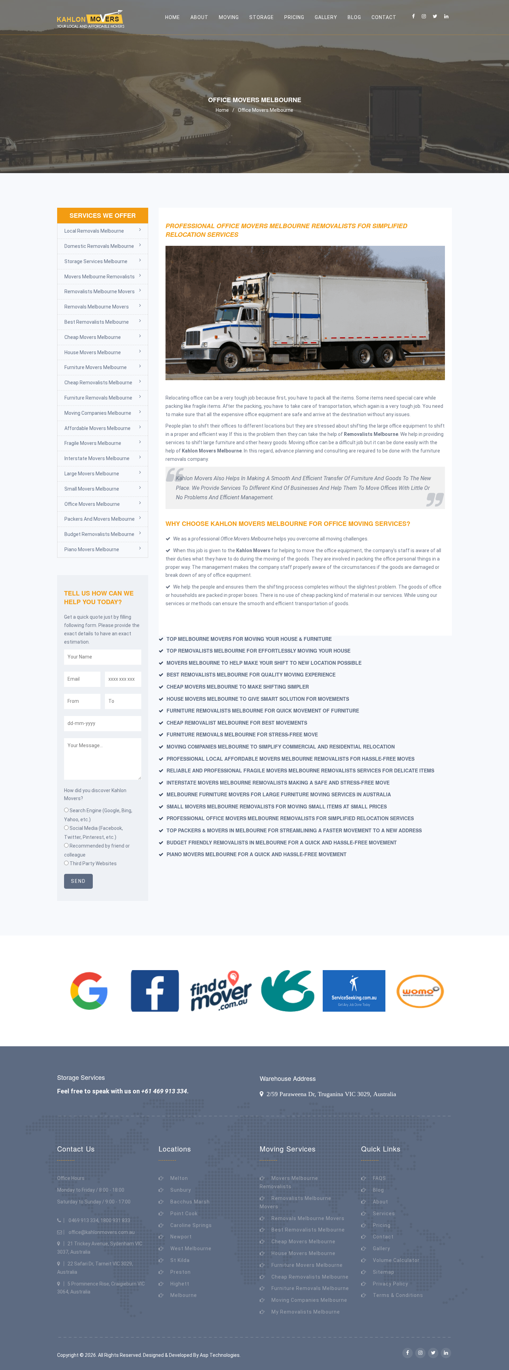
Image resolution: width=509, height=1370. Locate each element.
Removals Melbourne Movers (96, 307)
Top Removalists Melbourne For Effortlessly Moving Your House (258, 650)
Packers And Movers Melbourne (99, 519)
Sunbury (180, 1190)
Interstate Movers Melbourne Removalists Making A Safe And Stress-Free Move (278, 782)
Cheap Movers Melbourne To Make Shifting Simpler (238, 686)
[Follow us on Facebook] (413, 16)
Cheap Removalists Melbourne (98, 382)
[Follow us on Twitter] (435, 16)
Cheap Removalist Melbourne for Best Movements (237, 722)
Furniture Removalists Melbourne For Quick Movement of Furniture (263, 710)
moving (229, 17)
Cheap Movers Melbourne (92, 337)
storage (261, 17)
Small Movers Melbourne (91, 489)
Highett (179, 1284)
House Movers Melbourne (92, 352)
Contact (384, 17)
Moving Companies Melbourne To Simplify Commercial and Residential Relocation (281, 746)
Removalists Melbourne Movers (99, 291)
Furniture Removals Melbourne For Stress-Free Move (242, 734)
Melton (179, 1178)
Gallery (381, 1248)
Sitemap (383, 1272)
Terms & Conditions (398, 1295)
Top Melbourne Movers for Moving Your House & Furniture (249, 638)
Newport (181, 1236)
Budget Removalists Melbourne (99, 534)
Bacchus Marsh (190, 1202)
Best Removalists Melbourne (96, 322)
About (380, 1202)
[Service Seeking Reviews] (354, 991)
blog (354, 17)
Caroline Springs (191, 1225)
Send (78, 881)
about (199, 17)
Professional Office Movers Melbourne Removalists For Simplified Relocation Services (290, 818)
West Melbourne (191, 1248)
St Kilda (180, 1260)
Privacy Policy (390, 1284)
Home (222, 110)
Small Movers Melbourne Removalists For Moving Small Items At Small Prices (277, 806)
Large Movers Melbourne (91, 473)
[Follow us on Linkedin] (446, 16)
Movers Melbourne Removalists (99, 276)
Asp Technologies (220, 1355)
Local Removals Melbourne (94, 231)
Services (384, 1213)
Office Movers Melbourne (265, 110)
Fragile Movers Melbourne (92, 443)
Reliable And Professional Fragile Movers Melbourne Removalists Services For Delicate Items (300, 770)
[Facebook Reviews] (155, 991)
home (172, 17)
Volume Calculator (396, 1260)
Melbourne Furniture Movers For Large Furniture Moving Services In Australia (279, 794)
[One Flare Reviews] (287, 991)
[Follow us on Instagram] (424, 16)
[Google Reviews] (88, 991)
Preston (180, 1272)
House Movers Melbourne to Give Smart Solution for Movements (258, 698)
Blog (378, 1190)
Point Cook (184, 1213)
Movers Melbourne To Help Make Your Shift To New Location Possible (264, 662)
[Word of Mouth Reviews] (420, 991)
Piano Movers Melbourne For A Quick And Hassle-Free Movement (257, 854)
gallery (326, 17)
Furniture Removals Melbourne (98, 398)
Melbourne (183, 1295)
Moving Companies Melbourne (97, 413)
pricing (294, 17)
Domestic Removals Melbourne (99, 246)
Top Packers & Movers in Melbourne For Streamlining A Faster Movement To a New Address (294, 830)
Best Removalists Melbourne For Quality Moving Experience (251, 674)
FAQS (379, 1178)
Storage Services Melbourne (95, 261)
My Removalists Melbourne (305, 1312)
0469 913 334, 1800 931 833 (99, 1220)
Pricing (382, 1225)
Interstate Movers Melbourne (97, 458)
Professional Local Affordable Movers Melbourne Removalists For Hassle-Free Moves (290, 758)
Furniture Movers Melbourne (95, 367)
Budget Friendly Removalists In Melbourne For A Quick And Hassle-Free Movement (282, 842)
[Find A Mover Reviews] (221, 991)
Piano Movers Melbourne (91, 549)
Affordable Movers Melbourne (97, 428)
